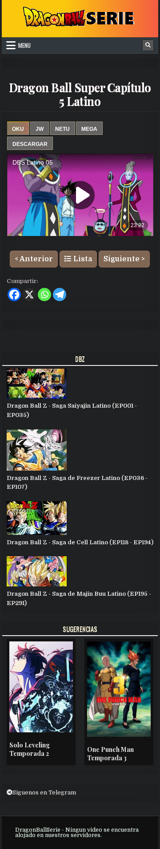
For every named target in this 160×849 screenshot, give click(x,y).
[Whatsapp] (44, 294)
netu (62, 129)
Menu (24, 45)
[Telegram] (59, 294)
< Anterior (34, 259)
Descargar (30, 144)
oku (18, 129)
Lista (82, 259)
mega (89, 129)
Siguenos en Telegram (44, 792)
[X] (29, 294)
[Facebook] (14, 294)
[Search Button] (148, 45)
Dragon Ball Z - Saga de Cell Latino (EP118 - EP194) (80, 542)
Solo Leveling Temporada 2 (29, 749)
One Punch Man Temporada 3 (110, 754)
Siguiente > (124, 259)
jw (40, 129)
